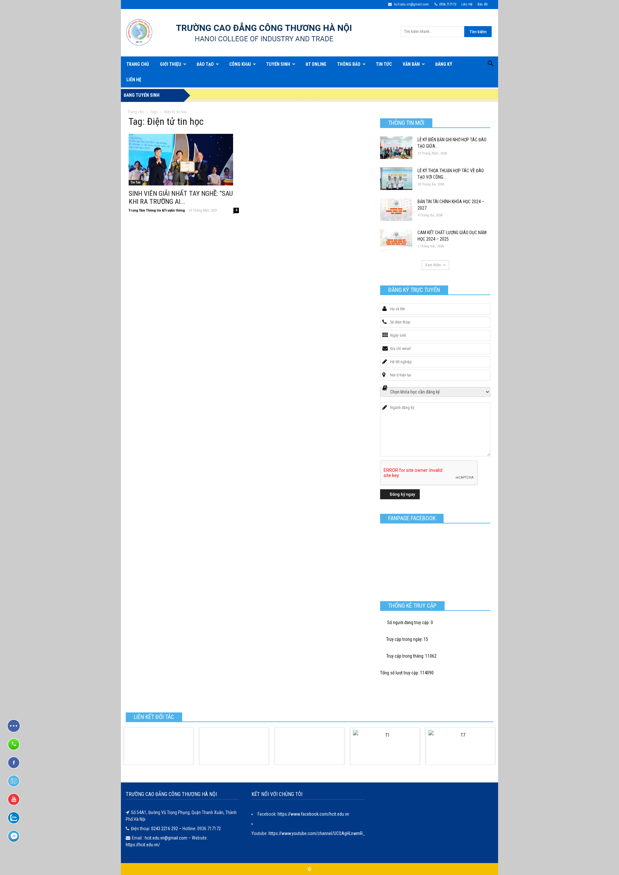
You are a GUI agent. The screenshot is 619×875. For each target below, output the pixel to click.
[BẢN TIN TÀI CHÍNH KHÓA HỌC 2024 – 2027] (396, 209)
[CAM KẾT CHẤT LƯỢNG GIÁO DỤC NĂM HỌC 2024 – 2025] (396, 240)
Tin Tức (384, 64)
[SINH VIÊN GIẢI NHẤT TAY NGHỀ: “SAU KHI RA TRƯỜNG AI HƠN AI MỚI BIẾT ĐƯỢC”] (184, 159)
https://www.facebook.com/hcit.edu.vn (313, 814)
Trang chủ (135, 112)
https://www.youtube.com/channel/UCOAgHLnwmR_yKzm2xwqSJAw (332, 833)
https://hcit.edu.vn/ (143, 844)
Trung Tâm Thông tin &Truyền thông (157, 210)
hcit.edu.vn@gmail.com (411, 4)
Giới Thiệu (170, 64)
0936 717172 (447, 4)
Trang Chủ (137, 64)
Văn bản (411, 64)
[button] (490, 64)
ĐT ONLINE (316, 64)
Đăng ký (443, 64)
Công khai (240, 64)
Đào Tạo (205, 64)
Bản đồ (482, 4)
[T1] (385, 746)
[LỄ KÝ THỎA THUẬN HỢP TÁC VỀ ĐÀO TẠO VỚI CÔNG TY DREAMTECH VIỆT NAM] (396, 178)
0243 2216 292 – (166, 828)
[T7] (460, 746)
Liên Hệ (466, 4)
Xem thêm (433, 265)
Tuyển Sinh (278, 64)
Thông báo (348, 64)
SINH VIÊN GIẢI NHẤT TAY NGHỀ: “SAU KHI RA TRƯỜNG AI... (181, 197)
